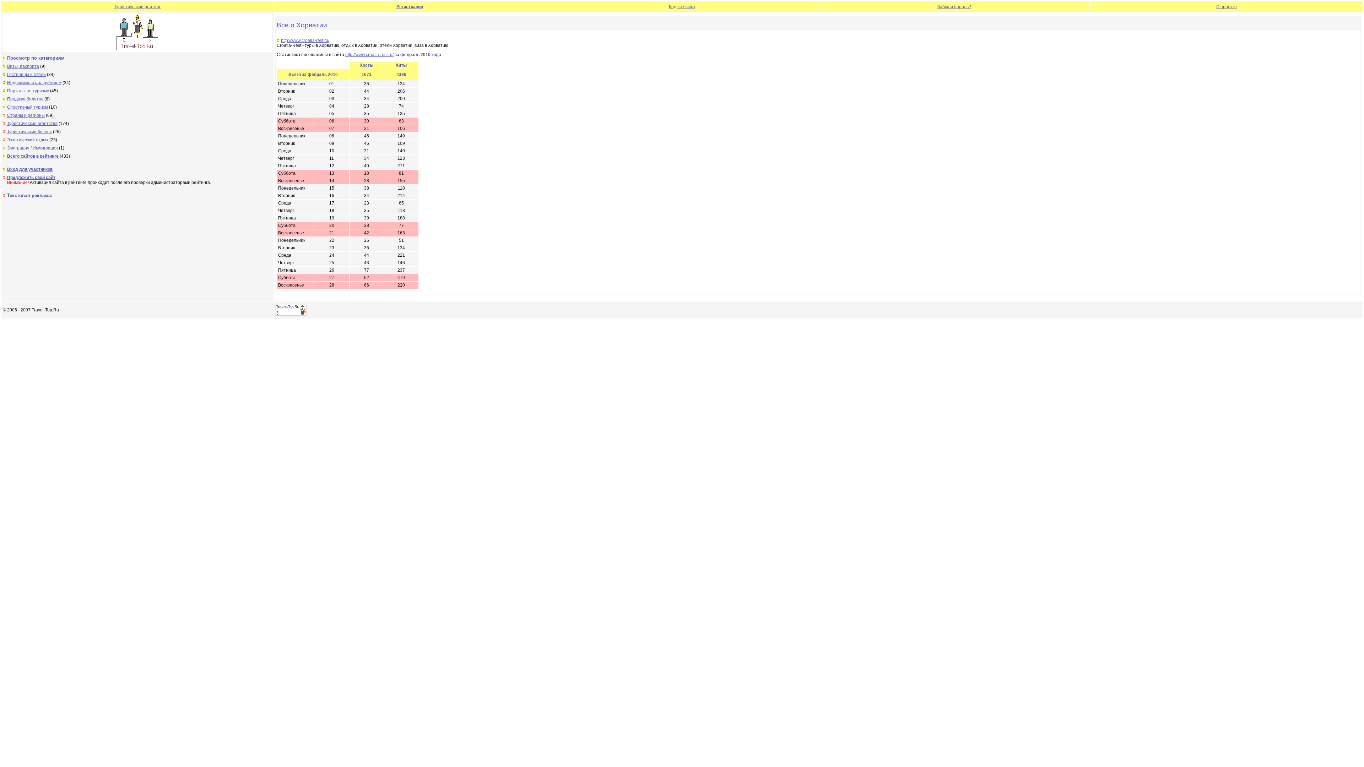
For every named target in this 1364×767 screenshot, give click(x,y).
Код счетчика (682, 6)
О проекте (1226, 6)
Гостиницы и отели (26, 74)
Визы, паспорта (23, 66)
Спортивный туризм (27, 107)
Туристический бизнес (29, 131)
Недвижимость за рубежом (34, 82)
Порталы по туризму (28, 90)
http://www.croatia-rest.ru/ (305, 40)
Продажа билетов (25, 99)
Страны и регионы (26, 115)
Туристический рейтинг (137, 6)
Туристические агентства (32, 123)
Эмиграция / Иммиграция (32, 148)
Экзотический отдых (27, 139)
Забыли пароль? (954, 6)
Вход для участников (30, 169)
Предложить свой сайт (31, 177)
